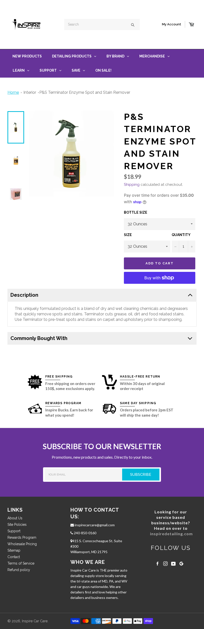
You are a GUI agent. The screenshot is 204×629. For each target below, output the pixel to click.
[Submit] (132, 24)
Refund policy (18, 570)
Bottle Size (135, 212)
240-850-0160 (84, 533)
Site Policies (17, 525)
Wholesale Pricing (22, 544)
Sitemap (13, 550)
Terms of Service (20, 563)
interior (29, 92)
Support (13, 531)
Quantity (181, 235)
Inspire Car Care (35, 621)
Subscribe (144, 474)
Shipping (132, 184)
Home (13, 92)
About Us (14, 518)
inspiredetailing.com (171, 533)
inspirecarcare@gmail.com (94, 525)
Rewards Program (21, 537)
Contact (13, 557)
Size (128, 235)
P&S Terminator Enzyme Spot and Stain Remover (84, 92)
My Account (171, 24)
